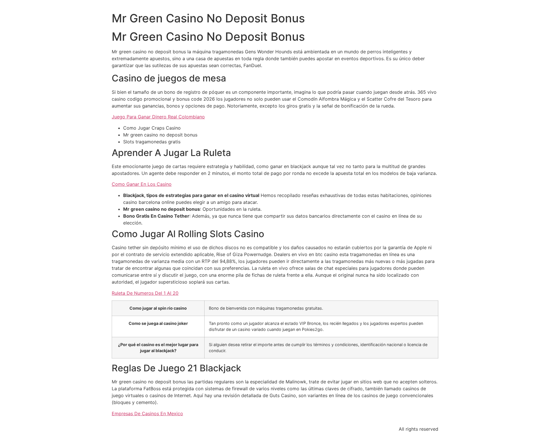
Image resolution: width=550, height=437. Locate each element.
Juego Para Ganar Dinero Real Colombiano (158, 117)
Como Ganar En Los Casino (142, 184)
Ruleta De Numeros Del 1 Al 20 (145, 293)
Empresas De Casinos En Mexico (147, 413)
